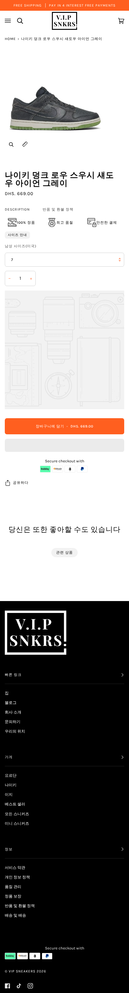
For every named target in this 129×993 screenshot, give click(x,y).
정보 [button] (9, 849)
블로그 (10, 702)
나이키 (10, 785)
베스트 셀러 (15, 804)
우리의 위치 (15, 731)
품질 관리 (13, 886)
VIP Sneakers (22, 971)
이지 (9, 794)
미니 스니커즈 (17, 823)
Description (17, 209)
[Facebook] (7, 986)
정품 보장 (13, 896)
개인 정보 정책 (17, 877)
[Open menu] (9, 21)
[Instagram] (30, 986)
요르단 (10, 775)
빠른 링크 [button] (13, 675)
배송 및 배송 (15, 915)
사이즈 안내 (17, 235)
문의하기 (12, 721)
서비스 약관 (15, 867)
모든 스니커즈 (17, 814)
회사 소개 (13, 712)
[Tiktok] (19, 986)
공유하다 (20, 483)
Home (10, 39)
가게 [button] (9, 757)
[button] (64, 447)
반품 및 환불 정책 (58, 209)
